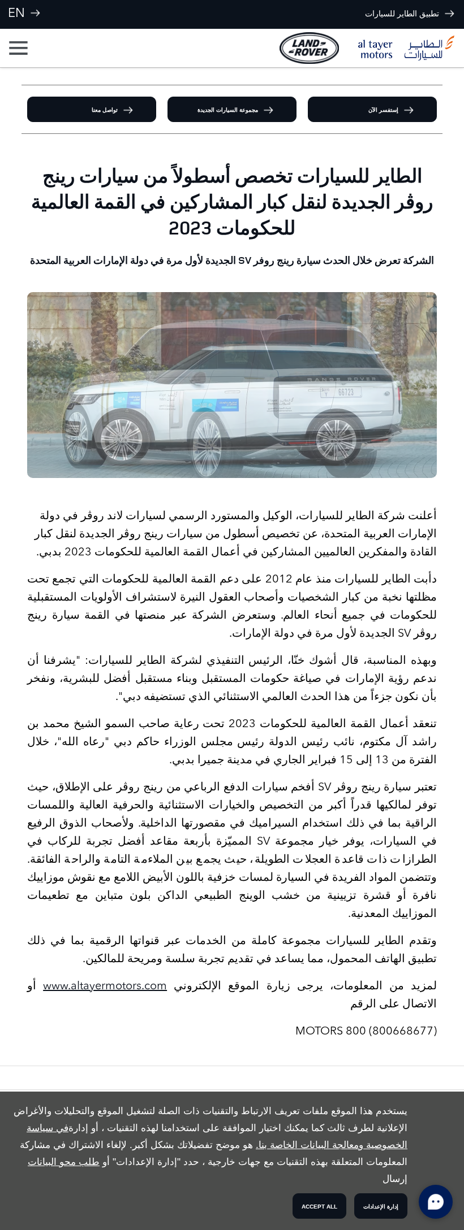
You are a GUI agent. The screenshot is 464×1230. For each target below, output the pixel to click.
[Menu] (19, 48)
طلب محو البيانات (64, 1162)
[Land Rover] (309, 47)
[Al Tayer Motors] (406, 48)
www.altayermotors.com (105, 985)
